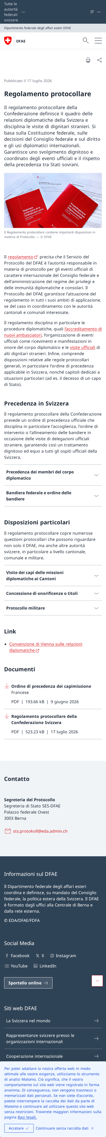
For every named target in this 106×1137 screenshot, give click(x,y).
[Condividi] (99, 60)
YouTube (19, 966)
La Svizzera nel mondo (28, 1021)
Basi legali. (27, 1117)
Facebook (20, 955)
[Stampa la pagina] (88, 60)
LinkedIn (48, 966)
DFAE (20, 41)
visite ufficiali (82, 347)
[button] (97, 980)
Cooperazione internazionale (34, 1056)
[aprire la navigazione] (98, 41)
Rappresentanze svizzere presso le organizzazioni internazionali (40, 1038)
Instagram (66, 955)
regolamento (20, 257)
